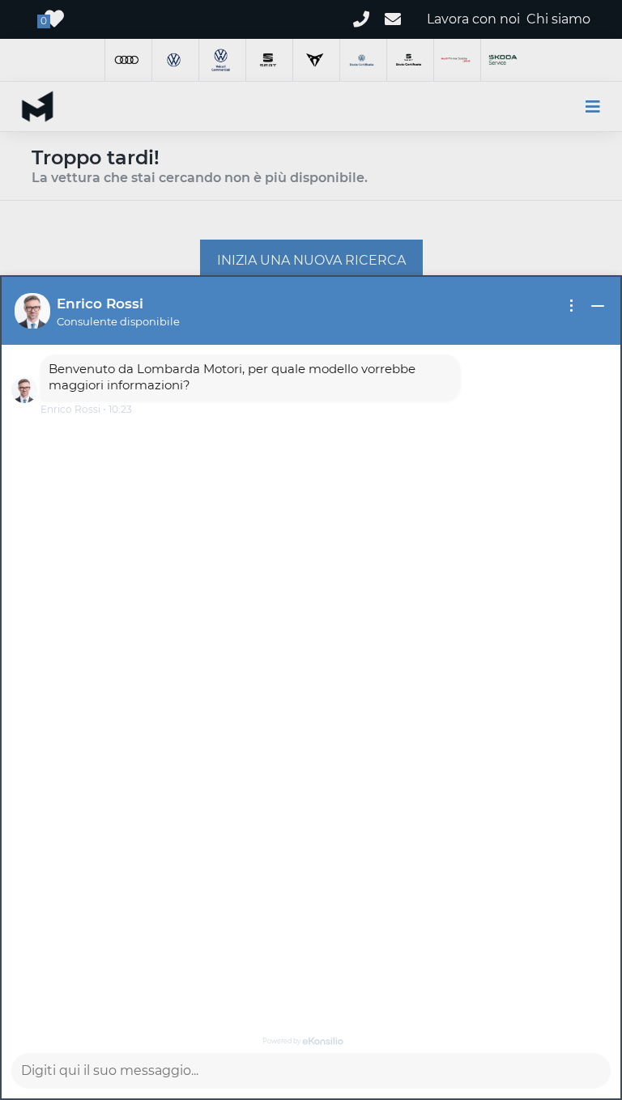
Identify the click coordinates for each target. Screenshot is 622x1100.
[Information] (572, 306)
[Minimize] (598, 306)
